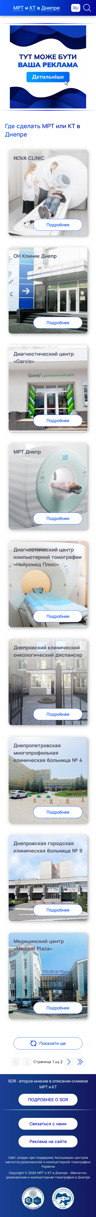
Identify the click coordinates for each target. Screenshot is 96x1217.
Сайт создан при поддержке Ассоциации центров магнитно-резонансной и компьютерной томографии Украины (48, 1162)
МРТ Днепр (27, 451)
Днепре (50, 7)
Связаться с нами (48, 1123)
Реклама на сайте (48, 1141)
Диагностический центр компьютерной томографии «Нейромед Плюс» (47, 557)
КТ (33, 7)
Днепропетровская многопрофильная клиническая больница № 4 (48, 752)
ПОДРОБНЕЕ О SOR (48, 1099)
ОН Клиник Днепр (35, 256)
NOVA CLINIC (29, 158)
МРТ (18, 7)
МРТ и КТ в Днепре (52, 1173)
